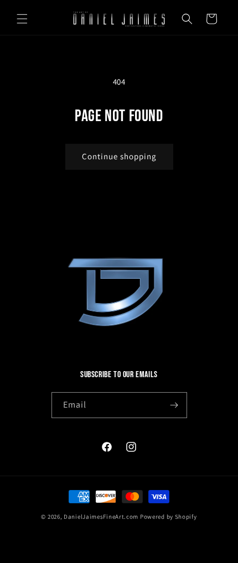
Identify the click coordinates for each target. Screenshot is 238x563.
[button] (22, 19)
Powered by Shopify (168, 516)
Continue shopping (119, 156)
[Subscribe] (174, 405)
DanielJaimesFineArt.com (101, 516)
